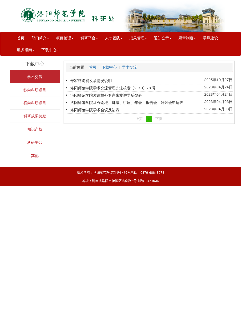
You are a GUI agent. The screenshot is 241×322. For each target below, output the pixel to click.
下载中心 (109, 67)
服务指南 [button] (24, 49)
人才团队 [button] (112, 38)
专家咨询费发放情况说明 (91, 80)
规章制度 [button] (185, 38)
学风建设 (210, 38)
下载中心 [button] (48, 49)
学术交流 (129, 67)
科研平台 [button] (88, 38)
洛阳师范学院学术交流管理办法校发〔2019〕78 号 (113, 88)
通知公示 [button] (161, 38)
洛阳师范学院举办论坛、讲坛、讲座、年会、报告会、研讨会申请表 (126, 102)
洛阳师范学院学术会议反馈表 (94, 109)
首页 (20, 38)
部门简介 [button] (39, 38)
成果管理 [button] (137, 38)
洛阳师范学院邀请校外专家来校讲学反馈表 (106, 95)
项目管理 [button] (63, 38)
